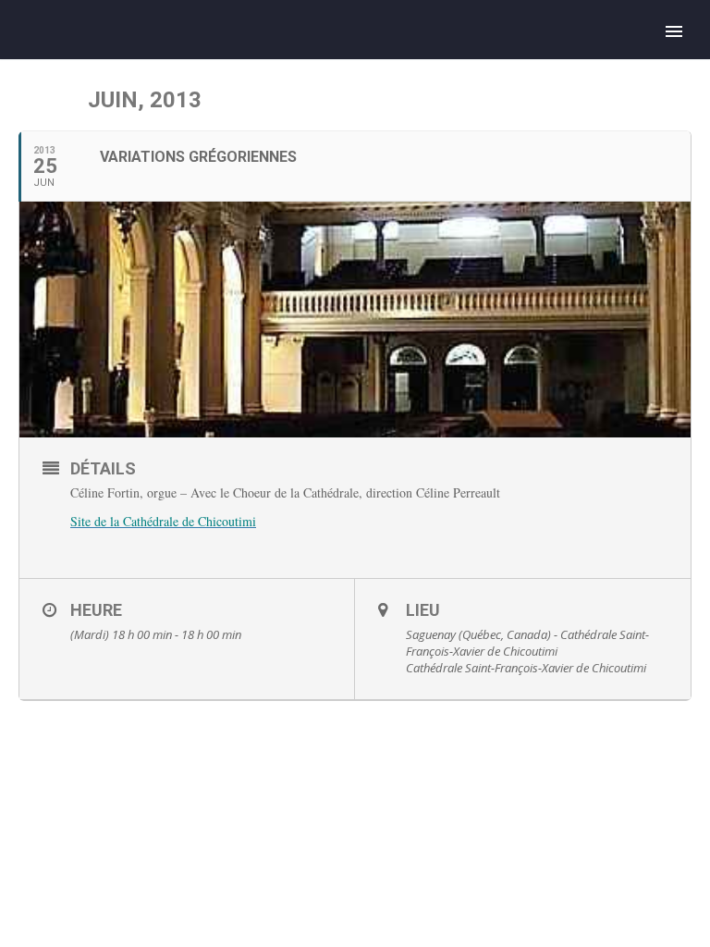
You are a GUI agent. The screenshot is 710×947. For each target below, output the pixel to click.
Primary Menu (674, 31)
